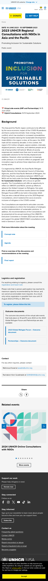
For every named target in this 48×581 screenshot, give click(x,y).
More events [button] (24, 465)
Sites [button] (45, 9)
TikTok (23, 502)
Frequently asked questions (12, 532)
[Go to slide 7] (30, 459)
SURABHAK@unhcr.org (36, 375)
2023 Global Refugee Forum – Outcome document (24, 331)
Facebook (3, 502)
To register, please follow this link (17, 304)
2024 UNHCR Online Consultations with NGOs (21, 448)
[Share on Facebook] (26, 395)
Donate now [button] (8, 486)
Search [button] (36, 9)
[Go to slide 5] (26, 459)
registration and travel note (12, 285)
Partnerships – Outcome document (22, 341)
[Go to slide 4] (23, 459)
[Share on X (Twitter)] (21, 395)
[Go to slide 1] (17, 459)
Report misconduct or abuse (13, 542)
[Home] (13, 8)
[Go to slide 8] (32, 459)
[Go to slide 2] (19, 459)
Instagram (8, 502)
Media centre (7, 539)
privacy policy (17, 568)
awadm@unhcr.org (25, 368)
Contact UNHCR (8, 535)
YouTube (18, 502)
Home (4, 22)
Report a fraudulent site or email (14, 546)
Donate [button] (41, 9)
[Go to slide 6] (28, 459)
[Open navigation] (3, 8)
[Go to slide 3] (21, 459)
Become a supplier (9, 549)
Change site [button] (30, 2)
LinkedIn (28, 502)
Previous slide (4, 426)
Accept (24, 576)
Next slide (44, 426)
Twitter (13, 502)
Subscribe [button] (8, 520)
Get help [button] (33, 15)
